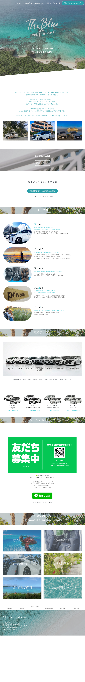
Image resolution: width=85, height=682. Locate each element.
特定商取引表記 (49, 608)
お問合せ (76, 608)
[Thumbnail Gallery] (22, 541)
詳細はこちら (42, 162)
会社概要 (62, 608)
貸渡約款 (22, 608)
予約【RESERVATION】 (73, 3)
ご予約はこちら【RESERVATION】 (42, 191)
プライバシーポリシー (36, 607)
